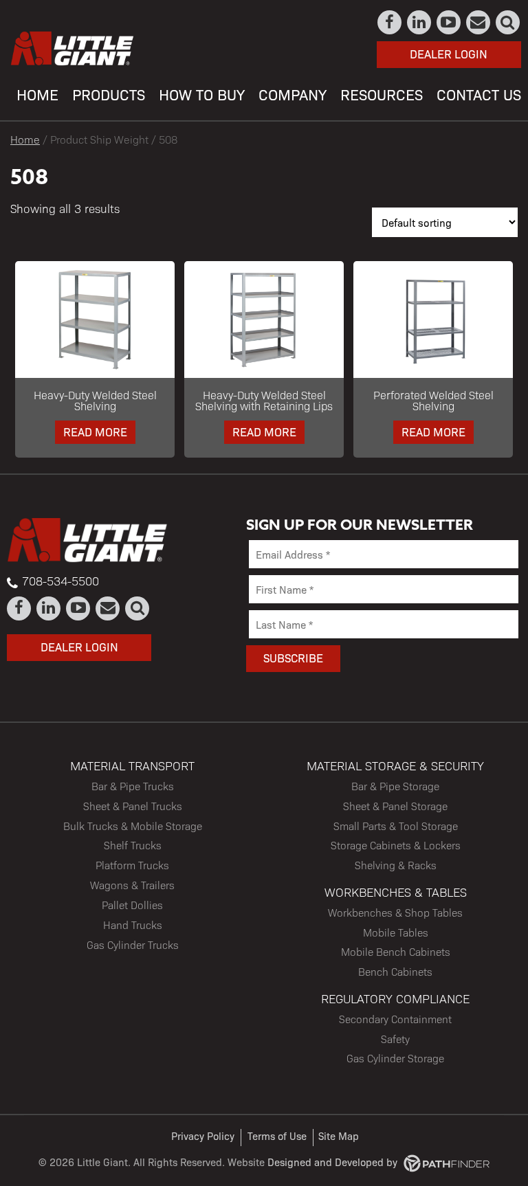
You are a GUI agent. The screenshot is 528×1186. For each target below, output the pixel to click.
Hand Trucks (132, 924)
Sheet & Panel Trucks (132, 805)
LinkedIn (419, 22)
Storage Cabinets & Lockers (396, 844)
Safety (395, 1038)
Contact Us (479, 22)
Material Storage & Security (395, 765)
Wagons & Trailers (132, 884)
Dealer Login (448, 53)
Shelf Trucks (133, 844)
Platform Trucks (132, 864)
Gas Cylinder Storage (395, 1057)
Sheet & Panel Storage (395, 805)
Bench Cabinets (395, 971)
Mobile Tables (395, 932)
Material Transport (132, 765)
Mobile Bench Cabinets (395, 951)
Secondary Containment (395, 1018)
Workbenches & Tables (395, 891)
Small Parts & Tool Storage (395, 825)
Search (508, 22)
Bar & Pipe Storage (395, 785)
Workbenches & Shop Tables (395, 912)
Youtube (449, 22)
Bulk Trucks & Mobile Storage (132, 825)
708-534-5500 (60, 580)
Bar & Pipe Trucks (132, 785)
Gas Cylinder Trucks (133, 944)
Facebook (390, 22)
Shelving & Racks (396, 864)
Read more (95, 431)
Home (25, 139)
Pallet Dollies (132, 904)
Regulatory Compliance (395, 998)
